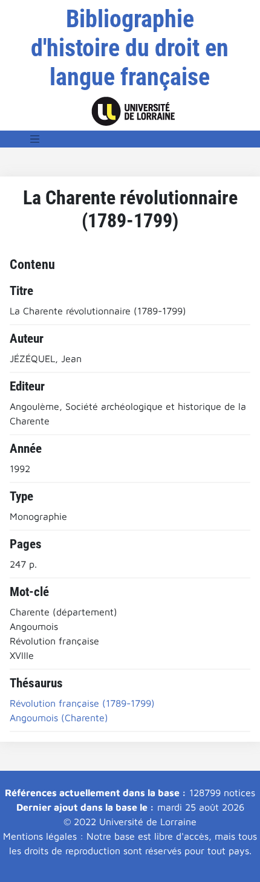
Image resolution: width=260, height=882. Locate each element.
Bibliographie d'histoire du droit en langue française (130, 48)
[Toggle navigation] (35, 139)
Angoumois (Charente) (59, 717)
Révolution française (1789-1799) (82, 703)
